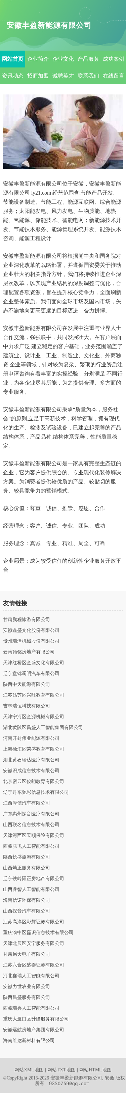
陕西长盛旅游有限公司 (26, 857)
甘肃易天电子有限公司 (26, 954)
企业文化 (63, 59)
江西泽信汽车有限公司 (26, 803)
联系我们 (88, 76)
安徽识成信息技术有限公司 (31, 770)
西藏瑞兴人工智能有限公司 (31, 1008)
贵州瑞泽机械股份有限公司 (31, 641)
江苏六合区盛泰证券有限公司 (33, 965)
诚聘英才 (63, 76)
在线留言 (113, 76)
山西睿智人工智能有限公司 (31, 889)
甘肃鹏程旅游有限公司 (26, 619)
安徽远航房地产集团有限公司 (33, 1030)
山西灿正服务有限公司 (26, 868)
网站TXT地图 (61, 1069)
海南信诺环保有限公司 (26, 900)
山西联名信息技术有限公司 (31, 824)
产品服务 (88, 59)
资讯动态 (13, 76)
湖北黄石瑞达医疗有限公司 (31, 760)
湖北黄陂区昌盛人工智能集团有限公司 (43, 727)
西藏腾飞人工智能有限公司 (31, 846)
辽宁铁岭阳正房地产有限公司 (33, 878)
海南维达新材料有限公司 (29, 1040)
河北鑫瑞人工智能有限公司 (31, 976)
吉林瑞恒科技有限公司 (26, 706)
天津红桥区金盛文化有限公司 (33, 663)
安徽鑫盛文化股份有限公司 (31, 630)
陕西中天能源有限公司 (26, 684)
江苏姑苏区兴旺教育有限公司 (33, 695)
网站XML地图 (29, 1069)
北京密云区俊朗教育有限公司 (33, 781)
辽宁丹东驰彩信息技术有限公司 (36, 792)
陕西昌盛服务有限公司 (26, 997)
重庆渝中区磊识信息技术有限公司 (38, 932)
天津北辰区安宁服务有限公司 (33, 943)
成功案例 (113, 59)
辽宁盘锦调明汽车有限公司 (31, 673)
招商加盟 (38, 76)
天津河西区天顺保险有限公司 (33, 835)
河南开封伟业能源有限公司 (31, 738)
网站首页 (13, 59)
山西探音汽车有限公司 (26, 911)
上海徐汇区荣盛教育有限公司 (33, 749)
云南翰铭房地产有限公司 (29, 652)
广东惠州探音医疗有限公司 (31, 814)
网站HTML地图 (95, 1069)
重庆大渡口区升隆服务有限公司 (36, 1019)
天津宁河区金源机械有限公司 (33, 716)
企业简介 (38, 59)
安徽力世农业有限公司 (26, 986)
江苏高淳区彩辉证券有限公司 (33, 922)
